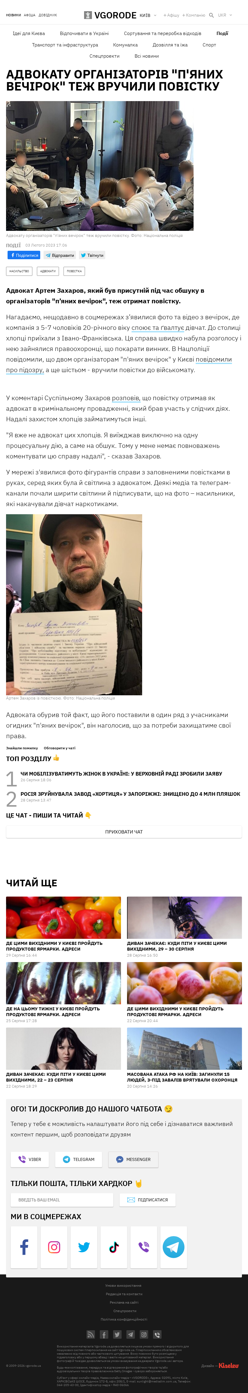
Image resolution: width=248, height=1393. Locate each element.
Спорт (209, 45)
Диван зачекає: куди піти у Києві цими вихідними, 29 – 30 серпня (177, 946)
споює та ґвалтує (158, 327)
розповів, (126, 397)
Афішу (173, 15)
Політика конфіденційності (124, 1319)
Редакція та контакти (124, 1294)
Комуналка (125, 45)
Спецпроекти (104, 56)
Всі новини (147, 56)
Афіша (30, 15)
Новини (13, 15)
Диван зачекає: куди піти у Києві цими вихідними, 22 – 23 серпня (56, 1077)
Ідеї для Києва (29, 33)
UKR (222, 15)
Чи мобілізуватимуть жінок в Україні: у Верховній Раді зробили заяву (121, 773)
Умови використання (123, 1285)
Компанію (195, 15)
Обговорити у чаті (59, 748)
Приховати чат (124, 832)
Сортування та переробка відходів (162, 33)
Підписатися (153, 1200)
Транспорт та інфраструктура (65, 45)
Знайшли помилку (22, 748)
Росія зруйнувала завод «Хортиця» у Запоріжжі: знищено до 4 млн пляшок (130, 794)
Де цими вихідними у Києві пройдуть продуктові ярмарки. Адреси (54, 946)
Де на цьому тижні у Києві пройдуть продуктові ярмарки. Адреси (53, 1011)
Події (222, 33)
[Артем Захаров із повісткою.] (74, 604)
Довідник (48, 15)
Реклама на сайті (124, 1302)
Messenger (138, 1159)
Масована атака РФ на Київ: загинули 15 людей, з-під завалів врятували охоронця (182, 1077)
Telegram (83, 1159)
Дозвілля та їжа (170, 45)
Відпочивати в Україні (84, 33)
